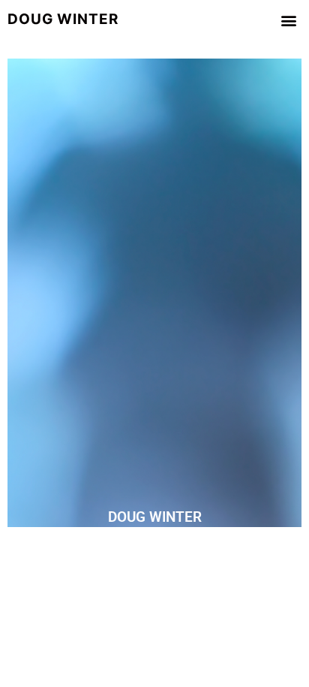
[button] (289, 20)
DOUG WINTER (155, 517)
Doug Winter (63, 19)
